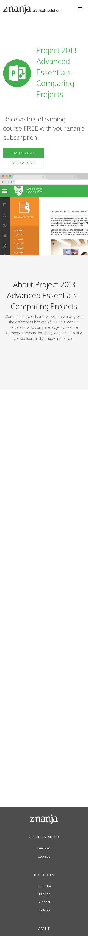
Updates (44, 910)
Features (44, 848)
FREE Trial (44, 886)
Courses (44, 856)
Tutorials (44, 894)
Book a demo (23, 163)
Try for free (23, 153)
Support (44, 902)
